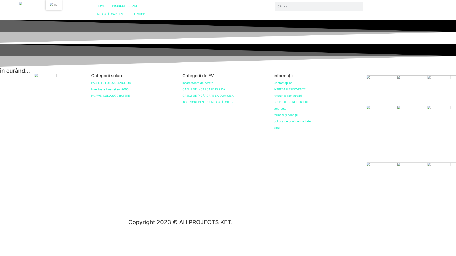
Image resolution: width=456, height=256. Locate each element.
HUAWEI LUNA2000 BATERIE (111, 95)
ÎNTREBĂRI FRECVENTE (290, 89)
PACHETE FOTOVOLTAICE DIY (111, 83)
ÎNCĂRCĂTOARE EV (110, 14)
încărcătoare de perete (197, 83)
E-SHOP (139, 14)
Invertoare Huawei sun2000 (110, 89)
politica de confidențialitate (292, 121)
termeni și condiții (286, 115)
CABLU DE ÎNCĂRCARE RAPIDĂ (203, 89)
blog (277, 127)
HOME (101, 6)
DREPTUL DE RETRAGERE (291, 102)
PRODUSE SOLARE (125, 6)
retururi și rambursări (288, 95)
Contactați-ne (283, 83)
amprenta (280, 108)
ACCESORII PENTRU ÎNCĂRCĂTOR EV (208, 102)
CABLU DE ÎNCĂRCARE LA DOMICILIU (208, 95)
